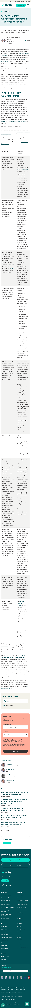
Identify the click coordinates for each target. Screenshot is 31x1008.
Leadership (19, 923)
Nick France (10, 769)
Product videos (5, 956)
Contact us (19, 931)
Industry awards (21, 929)
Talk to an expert (15, 865)
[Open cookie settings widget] (3, 1005)
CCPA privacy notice (22, 1002)
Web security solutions (22, 904)
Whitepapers (4, 948)
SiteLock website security (7, 907)
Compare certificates (6, 897)
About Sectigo (20, 921)
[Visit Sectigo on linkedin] (6, 885)
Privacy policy (12, 999)
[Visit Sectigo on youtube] (10, 885)
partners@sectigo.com (22, 947)
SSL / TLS (7, 843)
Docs (22, 1)
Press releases (4, 934)
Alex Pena (9, 775)
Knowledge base (5, 932)
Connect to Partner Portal (23, 910)
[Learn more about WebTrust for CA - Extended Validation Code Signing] (13, 977)
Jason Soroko (10, 780)
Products (4, 892)
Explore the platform (15, 860)
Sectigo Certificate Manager (20, 603)
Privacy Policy (14, 745)
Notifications (4, 951)
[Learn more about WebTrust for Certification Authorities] (6, 977)
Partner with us (20, 895)
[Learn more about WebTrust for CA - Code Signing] (21, 977)
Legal (18, 1004)
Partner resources (21, 907)
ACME (12, 268)
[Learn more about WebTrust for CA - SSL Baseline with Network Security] (17, 977)
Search (12, 1)
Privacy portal (12, 1004)
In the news (4, 926)
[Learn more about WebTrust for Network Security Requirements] (2, 977)
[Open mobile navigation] (28, 5)
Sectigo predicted (22, 169)
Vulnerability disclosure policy (8, 1002)
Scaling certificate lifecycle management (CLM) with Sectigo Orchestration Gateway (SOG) (14, 801)
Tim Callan (11, 37)
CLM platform (20, 897)
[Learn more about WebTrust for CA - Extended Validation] (9, 977)
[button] (27, 1004)
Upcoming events (5, 942)
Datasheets (4, 945)
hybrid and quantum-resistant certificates (14, 121)
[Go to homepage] (7, 5)
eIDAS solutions (5, 918)
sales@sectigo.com (21, 942)
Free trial (27, 1)
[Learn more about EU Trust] (25, 977)
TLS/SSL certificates (6, 895)
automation (4, 646)
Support (17, 1)
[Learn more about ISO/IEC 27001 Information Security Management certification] (29, 977)
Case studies (4, 940)
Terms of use (4, 999)
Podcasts (3, 953)
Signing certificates (5, 904)
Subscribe (5, 881)
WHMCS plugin (20, 913)
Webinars (3, 959)
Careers (19, 926)
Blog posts (4, 929)
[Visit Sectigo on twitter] (2, 885)
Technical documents (6, 937)
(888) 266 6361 (8, 968)
